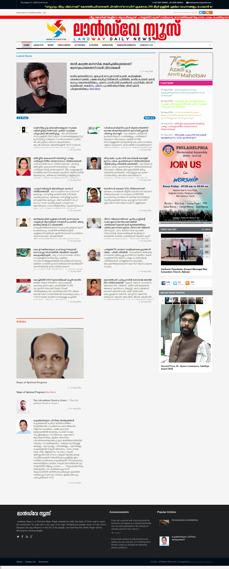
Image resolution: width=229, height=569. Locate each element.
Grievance (43, 562)
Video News (64, 45)
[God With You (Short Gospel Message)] (207, 248)
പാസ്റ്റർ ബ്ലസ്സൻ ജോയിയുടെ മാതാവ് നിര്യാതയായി (58, 200)
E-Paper (93, 45)
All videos (206, 229)
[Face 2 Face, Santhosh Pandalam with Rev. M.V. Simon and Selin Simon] (207, 242)
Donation (107, 45)
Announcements (126, 45)
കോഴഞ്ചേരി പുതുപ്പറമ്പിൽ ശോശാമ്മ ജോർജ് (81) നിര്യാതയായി (129, 294)
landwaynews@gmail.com (199, 3)
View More (50, 392)
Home (26, 45)
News (51, 45)
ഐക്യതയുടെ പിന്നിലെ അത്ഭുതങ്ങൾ (58, 449)
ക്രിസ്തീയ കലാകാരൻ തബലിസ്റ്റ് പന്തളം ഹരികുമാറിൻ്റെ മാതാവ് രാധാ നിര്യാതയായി (58, 172)
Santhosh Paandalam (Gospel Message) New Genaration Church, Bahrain (184, 270)
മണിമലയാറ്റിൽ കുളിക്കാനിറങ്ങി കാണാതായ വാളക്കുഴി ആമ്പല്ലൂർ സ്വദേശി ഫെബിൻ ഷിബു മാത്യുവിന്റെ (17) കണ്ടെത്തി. (58, 230)
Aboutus (39, 45)
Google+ (211, 12)
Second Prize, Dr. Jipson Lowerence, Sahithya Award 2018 (185, 367)
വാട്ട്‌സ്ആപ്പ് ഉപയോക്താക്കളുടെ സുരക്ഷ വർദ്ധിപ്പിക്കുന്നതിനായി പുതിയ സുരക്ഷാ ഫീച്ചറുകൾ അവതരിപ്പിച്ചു (184, 93)
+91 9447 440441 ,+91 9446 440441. (169, 3)
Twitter (200, 12)
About (19, 562)
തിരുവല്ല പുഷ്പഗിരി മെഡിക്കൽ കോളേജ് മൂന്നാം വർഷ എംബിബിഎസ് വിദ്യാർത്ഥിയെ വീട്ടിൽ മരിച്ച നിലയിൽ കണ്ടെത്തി (184, 126)
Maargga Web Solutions (201, 562)
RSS (207, 12)
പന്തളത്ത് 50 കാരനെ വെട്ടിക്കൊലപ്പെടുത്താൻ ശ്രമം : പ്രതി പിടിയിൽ (128, 258)
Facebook (204, 12)
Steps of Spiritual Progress (31, 382)
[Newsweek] (113, 30)
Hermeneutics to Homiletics (185, 520)
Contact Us (146, 45)
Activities (79, 45)
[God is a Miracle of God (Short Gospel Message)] (207, 254)
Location (117, 533)
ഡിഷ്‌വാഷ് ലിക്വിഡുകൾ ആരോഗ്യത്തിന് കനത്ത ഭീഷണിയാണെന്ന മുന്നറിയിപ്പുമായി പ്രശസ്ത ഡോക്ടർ (128, 139)
